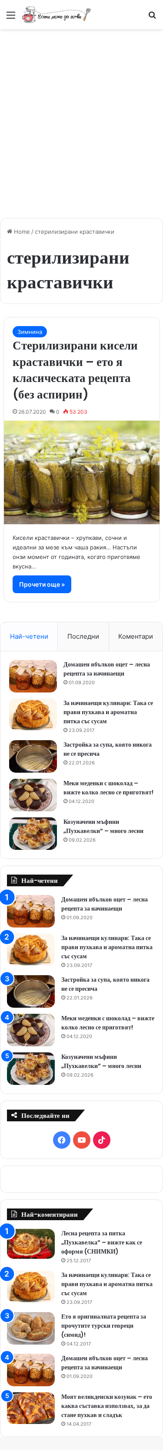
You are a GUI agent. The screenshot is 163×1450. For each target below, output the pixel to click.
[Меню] (11, 18)
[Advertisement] (81, 119)
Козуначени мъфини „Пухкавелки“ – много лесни (103, 826)
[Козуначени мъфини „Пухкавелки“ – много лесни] (33, 833)
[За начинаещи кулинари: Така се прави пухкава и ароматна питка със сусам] (33, 715)
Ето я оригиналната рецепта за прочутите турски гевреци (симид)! (103, 1325)
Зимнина (29, 331)
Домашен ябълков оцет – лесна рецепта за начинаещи (106, 669)
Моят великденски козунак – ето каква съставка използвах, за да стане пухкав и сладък (106, 1405)
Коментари (135, 636)
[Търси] (152, 18)
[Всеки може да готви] (56, 14)
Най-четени (29, 636)
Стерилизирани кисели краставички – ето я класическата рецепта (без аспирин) (75, 369)
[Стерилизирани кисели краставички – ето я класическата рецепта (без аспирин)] (82, 472)
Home (21, 231)
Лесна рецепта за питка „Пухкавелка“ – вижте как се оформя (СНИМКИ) (101, 1242)
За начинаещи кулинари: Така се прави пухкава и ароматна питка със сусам (108, 712)
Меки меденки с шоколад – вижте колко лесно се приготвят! (108, 788)
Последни (83, 636)
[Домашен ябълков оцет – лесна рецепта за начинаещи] (33, 676)
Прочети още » (42, 584)
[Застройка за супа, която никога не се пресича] (33, 756)
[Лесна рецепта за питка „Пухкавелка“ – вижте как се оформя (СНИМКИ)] (31, 1244)
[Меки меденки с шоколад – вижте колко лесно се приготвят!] (33, 795)
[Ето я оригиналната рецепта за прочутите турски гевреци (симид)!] (31, 1328)
